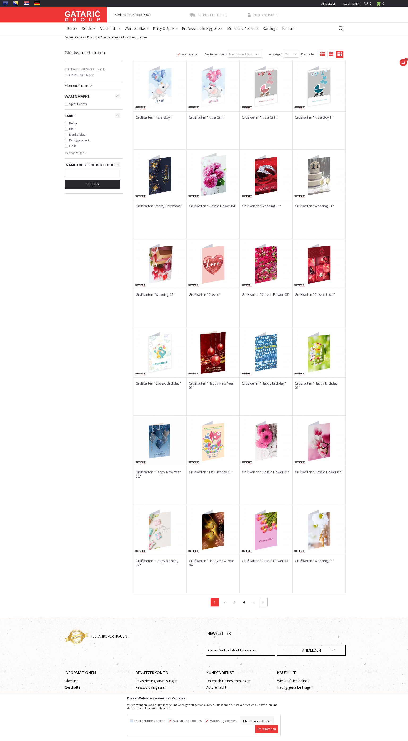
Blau (72, 129)
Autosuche (189, 54)
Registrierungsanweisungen (156, 680)
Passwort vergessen (151, 687)
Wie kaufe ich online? (293, 680)
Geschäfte (72, 687)
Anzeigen (275, 54)
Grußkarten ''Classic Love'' (315, 294)
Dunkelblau (77, 134)
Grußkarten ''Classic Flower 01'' (265, 472)
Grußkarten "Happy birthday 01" (316, 385)
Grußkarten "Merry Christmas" (159, 206)
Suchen (92, 184)
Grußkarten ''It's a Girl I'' (207, 117)
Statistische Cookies (187, 721)
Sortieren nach (215, 54)
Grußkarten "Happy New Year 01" (211, 385)
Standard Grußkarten (85, 69)
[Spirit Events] (140, 108)
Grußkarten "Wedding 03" (314, 561)
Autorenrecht (216, 687)
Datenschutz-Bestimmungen (228, 680)
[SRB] (26, 3)
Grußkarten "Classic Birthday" (158, 383)
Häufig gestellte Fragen (295, 687)
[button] (338, 28)
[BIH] (16, 3)
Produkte (93, 37)
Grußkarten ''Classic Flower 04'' (212, 206)
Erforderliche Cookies (149, 721)
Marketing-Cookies (223, 721)
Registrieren (350, 4)
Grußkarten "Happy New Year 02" (158, 474)
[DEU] (37, 3)
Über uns (71, 680)
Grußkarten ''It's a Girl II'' (260, 117)
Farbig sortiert (79, 140)
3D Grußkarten (79, 75)
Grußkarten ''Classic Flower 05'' (265, 294)
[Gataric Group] (82, 14)
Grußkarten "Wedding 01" (314, 206)
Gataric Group (74, 37)
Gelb (72, 146)
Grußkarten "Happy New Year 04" (211, 563)
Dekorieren (110, 37)
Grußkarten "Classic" (204, 294)
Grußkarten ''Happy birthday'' (264, 383)
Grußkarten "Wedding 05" (155, 294)
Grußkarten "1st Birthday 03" (211, 472)
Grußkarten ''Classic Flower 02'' (318, 472)
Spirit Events (78, 104)
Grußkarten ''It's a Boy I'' (154, 117)
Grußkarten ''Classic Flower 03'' (265, 561)
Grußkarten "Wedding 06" (261, 206)
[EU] (5, 3)
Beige (73, 123)
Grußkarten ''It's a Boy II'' (314, 117)
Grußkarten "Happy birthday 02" (157, 563)
